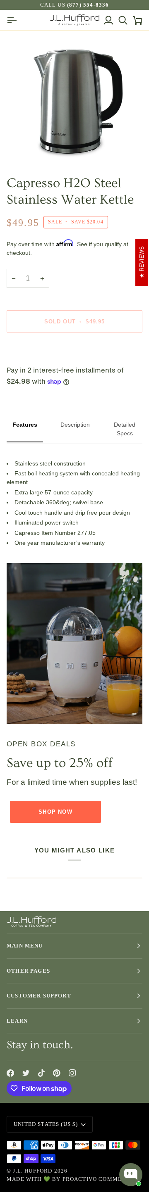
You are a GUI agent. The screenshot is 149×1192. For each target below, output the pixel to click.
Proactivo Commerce (98, 1179)
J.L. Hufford (32, 1171)
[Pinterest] (56, 1073)
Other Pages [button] (28, 971)
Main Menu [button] (25, 946)
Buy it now (74, 350)
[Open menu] (14, 20)
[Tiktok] (41, 1073)
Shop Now (55, 812)
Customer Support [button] (39, 996)
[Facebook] (10, 1073)
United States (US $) (46, 1124)
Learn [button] (17, 1021)
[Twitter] (26, 1073)
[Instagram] (72, 1073)
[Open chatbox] (130, 1174)
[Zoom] (26, 147)
